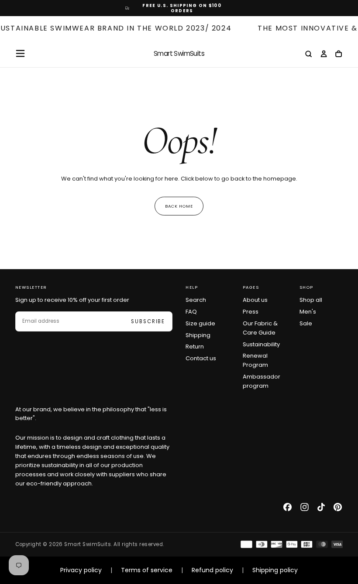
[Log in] (324, 54)
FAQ (191, 311)
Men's (307, 311)
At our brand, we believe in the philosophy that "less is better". (91, 414)
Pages (251, 287)
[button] (20, 53)
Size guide (200, 323)
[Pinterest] (338, 507)
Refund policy (212, 570)
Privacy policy (81, 570)
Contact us (201, 358)
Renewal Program (255, 360)
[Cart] (338, 54)
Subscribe (148, 321)
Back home (179, 206)
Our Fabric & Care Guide (260, 328)
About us (255, 300)
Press (250, 311)
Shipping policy (275, 570)
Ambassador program (261, 381)
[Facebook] (287, 507)
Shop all (310, 300)
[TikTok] (321, 507)
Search (196, 300)
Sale (305, 323)
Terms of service (146, 570)
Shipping (198, 335)
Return (195, 346)
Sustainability (261, 344)
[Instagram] (304, 507)
